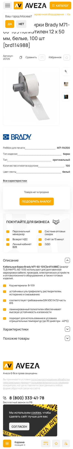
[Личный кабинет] (66, 443)
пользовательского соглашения (50, 382)
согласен (19, 426)
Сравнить (31, 57)
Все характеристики (15, 180)
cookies (36, 412)
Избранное (55, 57)
